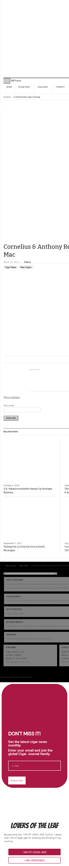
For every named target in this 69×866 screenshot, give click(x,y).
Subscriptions (33, 600)
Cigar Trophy (57, 587)
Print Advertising (14, 638)
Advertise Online (32, 638)
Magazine (43, 87)
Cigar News (24, 87)
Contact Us (47, 638)
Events (45, 587)
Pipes (38, 587)
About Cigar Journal (15, 600)
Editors (27, 261)
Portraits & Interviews (30, 584)
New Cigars (25, 267)
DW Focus (16, 80)
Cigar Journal (23, 21)
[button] (34, 852)
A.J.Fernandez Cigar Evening (26, 97)
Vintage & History (50, 584)
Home (9, 87)
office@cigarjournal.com (17, 661)
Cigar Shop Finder (15, 613)
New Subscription (50, 600)
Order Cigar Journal (15, 626)
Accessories (12, 587)
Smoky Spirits (27, 587)
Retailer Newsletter (36, 626)
